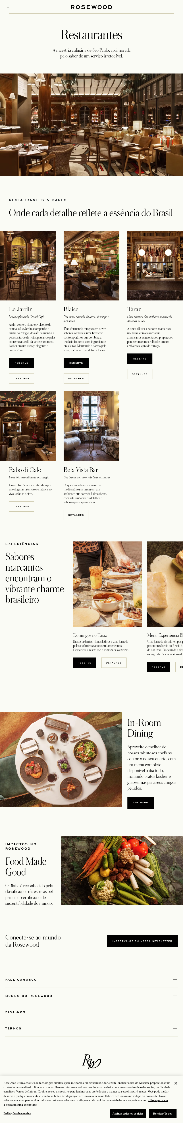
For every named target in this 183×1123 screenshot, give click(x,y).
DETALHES (21, 378)
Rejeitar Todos (162, 1113)
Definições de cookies (17, 1113)
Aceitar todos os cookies (127, 1113)
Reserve (24, 362)
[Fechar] (176, 1083)
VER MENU (143, 803)
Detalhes (114, 662)
